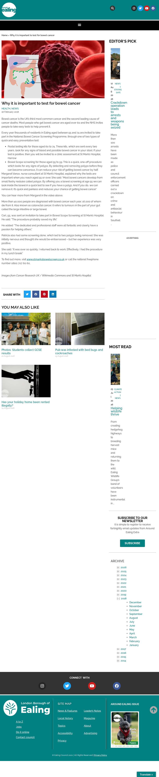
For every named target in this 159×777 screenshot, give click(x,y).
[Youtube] (147, 8)
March (133, 637)
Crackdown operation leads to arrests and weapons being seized (119, 115)
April (132, 633)
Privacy (62, 740)
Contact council (25, 737)
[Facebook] (153, 8)
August (133, 617)
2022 (123, 582)
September (135, 614)
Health (6, 108)
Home (5, 35)
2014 (123, 660)
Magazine (89, 718)
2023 (123, 579)
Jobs (19, 726)
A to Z (19, 721)
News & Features (67, 710)
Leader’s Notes (92, 710)
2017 (123, 649)
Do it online (22, 732)
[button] (112, 8)
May (131, 629)
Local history (65, 718)
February (134, 641)
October (134, 610)
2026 (124, 567)
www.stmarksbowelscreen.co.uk (45, 259)
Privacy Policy (100, 755)
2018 (124, 598)
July (131, 621)
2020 (124, 590)
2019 (123, 594)
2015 (123, 656)
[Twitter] (140, 8)
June (132, 625)
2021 (123, 586)
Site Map (64, 703)
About (87, 725)
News (15, 108)
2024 (123, 575)
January (134, 645)
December (135, 602)
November (135, 606)
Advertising (90, 733)
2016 (123, 652)
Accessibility (65, 733)
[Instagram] (134, 8)
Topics (61, 725)
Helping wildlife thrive (116, 411)
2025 (123, 571)
